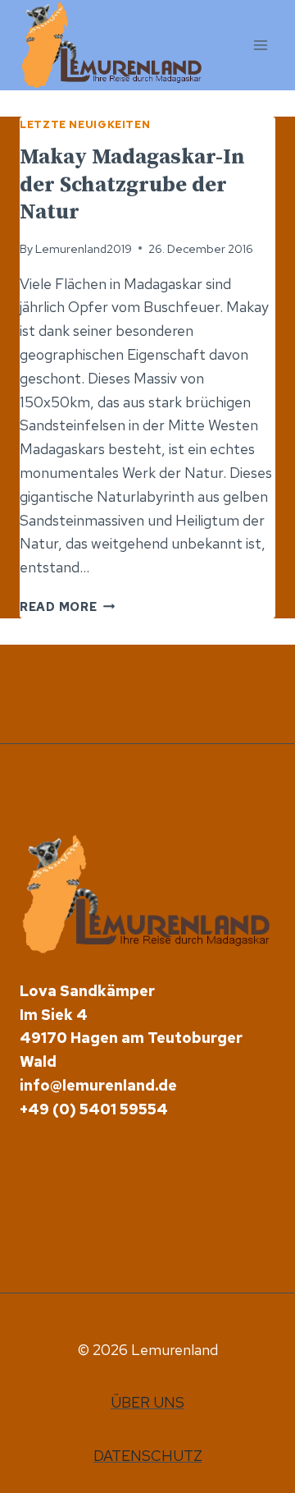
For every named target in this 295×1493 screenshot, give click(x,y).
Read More (67, 606)
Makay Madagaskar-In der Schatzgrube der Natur (132, 185)
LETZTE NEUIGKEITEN (85, 124)
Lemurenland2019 (83, 248)
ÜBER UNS (147, 1402)
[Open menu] (260, 44)
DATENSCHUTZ (147, 1455)
